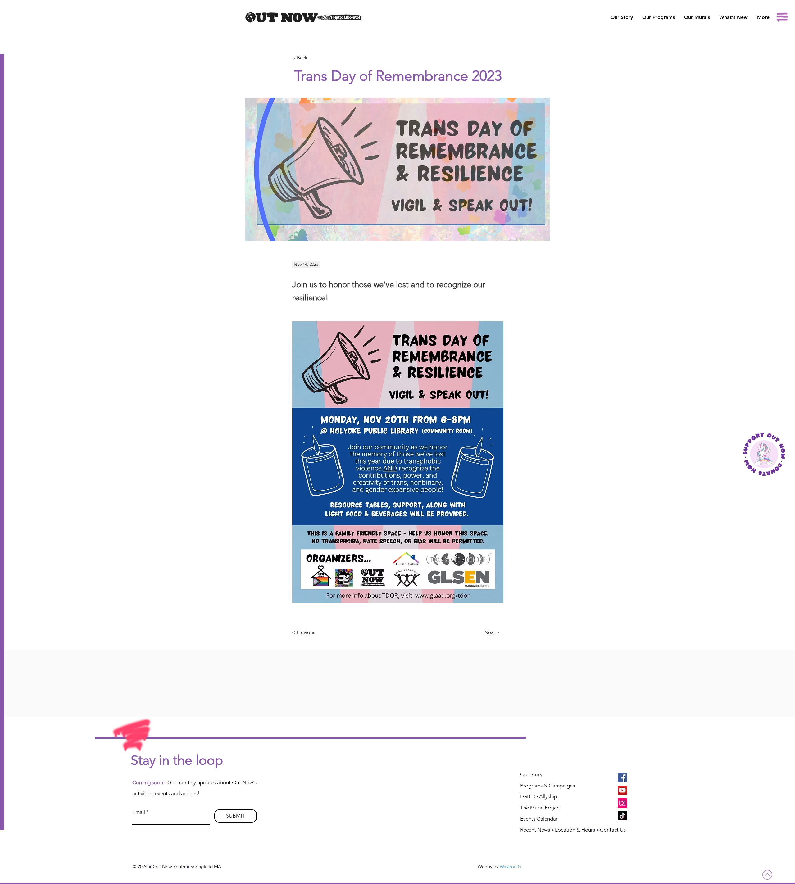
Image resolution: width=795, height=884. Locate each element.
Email (138, 812)
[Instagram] (622, 803)
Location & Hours (575, 830)
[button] (697, 17)
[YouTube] (622, 790)
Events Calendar (539, 819)
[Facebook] (622, 777)
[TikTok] (622, 815)
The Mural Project (540, 808)
